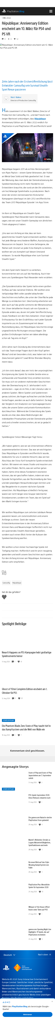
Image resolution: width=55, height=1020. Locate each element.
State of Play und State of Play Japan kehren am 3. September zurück (40, 775)
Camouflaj (6, 583)
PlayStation (15, 11)
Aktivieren (27, 1014)
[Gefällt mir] (19, 661)
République (40, 118)
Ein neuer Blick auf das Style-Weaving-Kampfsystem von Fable (39, 865)
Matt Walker (16, 97)
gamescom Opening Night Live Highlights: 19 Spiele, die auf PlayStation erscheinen (40, 932)
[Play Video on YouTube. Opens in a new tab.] (47, 159)
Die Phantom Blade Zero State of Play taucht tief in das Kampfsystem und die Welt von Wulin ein (26, 727)
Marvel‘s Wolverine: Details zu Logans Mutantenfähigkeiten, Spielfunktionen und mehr (40, 842)
